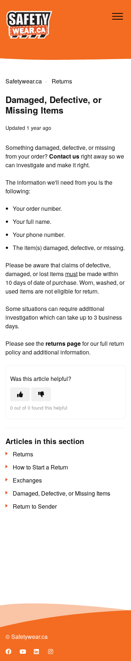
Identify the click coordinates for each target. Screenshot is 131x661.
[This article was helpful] (20, 394)
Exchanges (27, 480)
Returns (62, 81)
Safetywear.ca (23, 81)
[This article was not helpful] (41, 394)
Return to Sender (35, 506)
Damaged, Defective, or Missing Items (61, 493)
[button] (117, 16)
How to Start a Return (40, 467)
